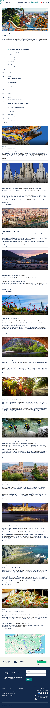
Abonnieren (29, 679)
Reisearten (4, 690)
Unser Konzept (27, 2)
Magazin (3, 691)
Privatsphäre (12, 690)
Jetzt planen (34, 2)
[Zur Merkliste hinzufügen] (47, 10)
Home (2, 6)
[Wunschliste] (44, 2)
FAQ (11, 688)
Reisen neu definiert (5, 693)
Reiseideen (20, 2)
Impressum (21, 691)
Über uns (21, 688)
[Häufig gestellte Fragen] (46, 2)
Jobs (20, 690)
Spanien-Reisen (6, 6)
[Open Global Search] (39, 2)
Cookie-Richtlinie (13, 691)
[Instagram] (43, 688)
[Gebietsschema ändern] (41, 2)
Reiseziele (3, 688)
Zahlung (11, 695)
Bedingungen (12, 693)
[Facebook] (41, 688)
